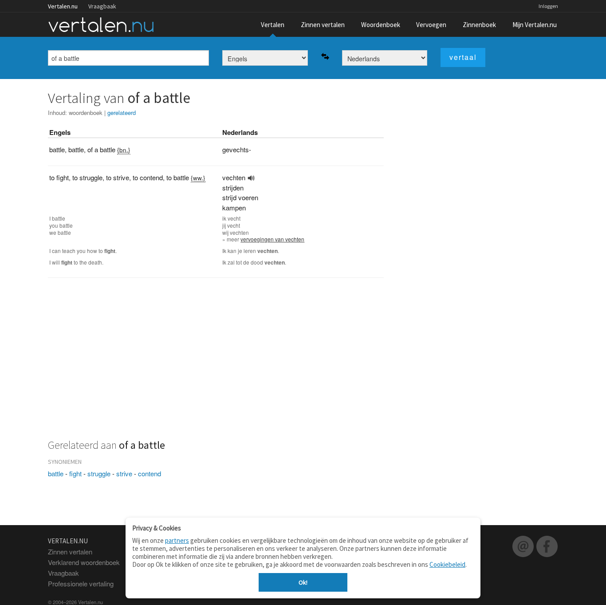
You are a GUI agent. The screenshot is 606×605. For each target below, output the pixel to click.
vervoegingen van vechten (272, 239)
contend (149, 473)
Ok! (303, 582)
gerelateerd (121, 112)
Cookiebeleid (447, 564)
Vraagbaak (102, 6)
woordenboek (85, 112)
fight (75, 473)
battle (55, 473)
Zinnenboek (479, 24)
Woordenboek (380, 24)
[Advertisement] (216, 363)
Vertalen (272, 24)
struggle (98, 473)
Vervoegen (431, 24)
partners (177, 540)
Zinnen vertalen (323, 24)
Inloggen (548, 6)
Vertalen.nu (63, 6)
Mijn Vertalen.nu (534, 24)
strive (124, 473)
